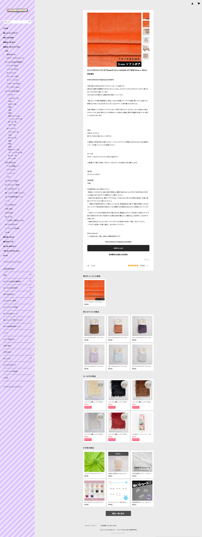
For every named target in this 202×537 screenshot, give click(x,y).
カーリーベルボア (13, 80)
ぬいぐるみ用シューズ (12, 189)
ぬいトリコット (11, 73)
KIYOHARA (9, 213)
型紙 (6, 51)
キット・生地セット (11, 205)
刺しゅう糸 (8, 217)
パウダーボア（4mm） (14, 83)
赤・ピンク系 (12, 104)
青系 (10, 110)
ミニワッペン (11, 173)
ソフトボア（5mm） (13, 69)
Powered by (116, 533)
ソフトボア (10, 95)
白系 (10, 101)
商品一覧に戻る (118, 513)
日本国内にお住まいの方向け (118, 254)
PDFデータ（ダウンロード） (15, 58)
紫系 (10, 107)
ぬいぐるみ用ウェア (11, 224)
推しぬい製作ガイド (10, 246)
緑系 (10, 113)
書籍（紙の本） (11, 54)
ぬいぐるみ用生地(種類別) (14, 62)
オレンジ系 (12, 125)
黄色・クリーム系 (13, 116)
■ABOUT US (8, 242)
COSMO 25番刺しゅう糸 (15, 220)
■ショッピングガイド (10, 33)
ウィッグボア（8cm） (13, 87)
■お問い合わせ (8, 237)
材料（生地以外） (10, 162)
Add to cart (118, 248)
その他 (7, 232)
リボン (9, 177)
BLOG (5, 255)
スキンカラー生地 (12, 76)
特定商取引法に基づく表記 (108, 525)
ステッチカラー (12, 170)
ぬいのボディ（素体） (11, 181)
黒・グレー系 (12, 122)
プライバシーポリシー (91, 525)
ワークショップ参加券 (12, 228)
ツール (7, 201)
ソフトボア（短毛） (12, 66)
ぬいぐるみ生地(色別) (12, 91)
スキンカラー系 (13, 98)
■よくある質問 (8, 38)
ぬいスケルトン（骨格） (12, 185)
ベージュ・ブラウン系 (15, 119)
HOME (5, 28)
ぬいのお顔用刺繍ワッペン (14, 197)
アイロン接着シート (13, 166)
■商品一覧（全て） (9, 42)
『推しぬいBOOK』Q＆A (11, 251)
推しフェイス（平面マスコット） (15, 193)
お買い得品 (9, 209)
